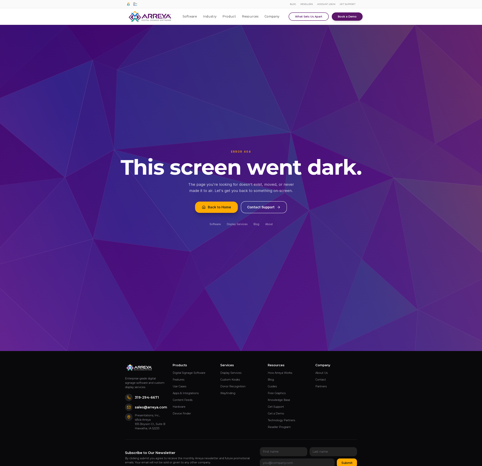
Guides (272, 386)
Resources (250, 16)
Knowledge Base (279, 400)
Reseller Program (279, 427)
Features (178, 379)
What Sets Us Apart (308, 16)
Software (190, 16)
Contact (320, 379)
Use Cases (179, 386)
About (269, 224)
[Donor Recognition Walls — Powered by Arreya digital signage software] (135, 4)
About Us (321, 373)
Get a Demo (276, 413)
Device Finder (182, 413)
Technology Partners (281, 420)
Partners (321, 386)
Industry (210, 16)
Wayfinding (227, 393)
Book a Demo (347, 16)
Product (229, 16)
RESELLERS (306, 4)
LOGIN (326, 4)
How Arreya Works (280, 373)
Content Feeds (182, 400)
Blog (256, 224)
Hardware (179, 406)
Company (272, 16)
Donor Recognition (233, 386)
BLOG (293, 4)
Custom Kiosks (230, 379)
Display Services (237, 224)
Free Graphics (277, 393)
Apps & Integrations (186, 393)
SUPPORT (347, 4)
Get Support (276, 406)
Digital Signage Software (189, 373)
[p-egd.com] (128, 4)
